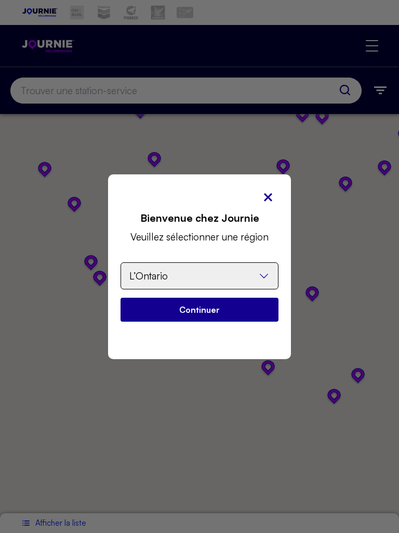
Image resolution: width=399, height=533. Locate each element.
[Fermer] (268, 197)
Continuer (199, 309)
